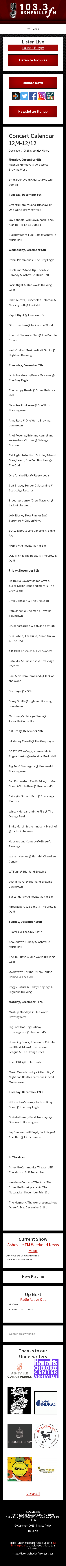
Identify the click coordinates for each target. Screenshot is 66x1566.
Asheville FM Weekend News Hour (33, 1247)
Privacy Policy (44, 1525)
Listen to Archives (33, 60)
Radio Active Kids (33, 1299)
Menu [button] (35, 29)
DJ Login (33, 1531)
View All (33, 1493)
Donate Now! (33, 83)
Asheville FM (33, 10)
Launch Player (33, 47)
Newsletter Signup (33, 111)
